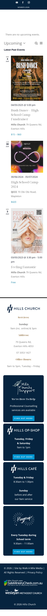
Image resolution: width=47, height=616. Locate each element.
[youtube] (14, 372)
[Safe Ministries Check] (23, 580)
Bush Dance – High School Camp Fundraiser (25, 114)
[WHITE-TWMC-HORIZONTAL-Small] (23, 589)
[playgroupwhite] (24, 509)
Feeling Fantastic (23, 267)
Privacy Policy (34, 572)
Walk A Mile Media (32, 568)
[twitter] (32, 372)
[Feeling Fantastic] (27, 230)
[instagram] (26, 372)
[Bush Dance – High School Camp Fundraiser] (27, 78)
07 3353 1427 (23, 352)
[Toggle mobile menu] (41, 14)
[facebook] (20, 372)
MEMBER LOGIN (23, 7)
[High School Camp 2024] (27, 157)
